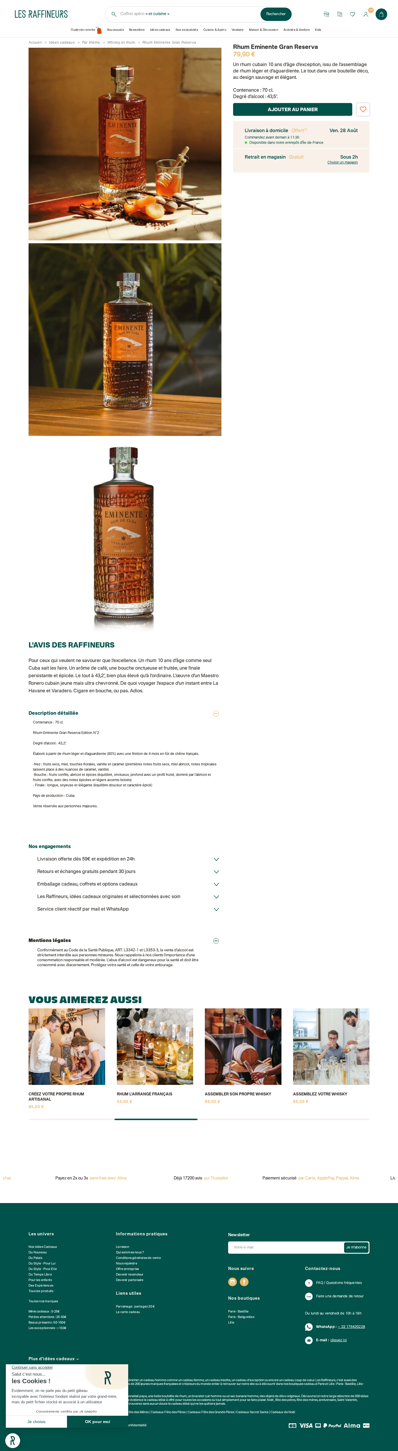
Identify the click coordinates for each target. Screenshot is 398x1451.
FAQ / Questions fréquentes (339, 1283)
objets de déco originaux (282, 1396)
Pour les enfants (40, 1280)
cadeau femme (193, 1380)
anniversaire (327, 1400)
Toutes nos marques (43, 1301)
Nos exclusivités (187, 30)
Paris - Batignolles (241, 1317)
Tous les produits (41, 1291)
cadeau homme (155, 1380)
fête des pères (285, 1400)
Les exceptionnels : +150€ (47, 1328)
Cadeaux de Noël (282, 1412)
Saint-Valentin (347, 1400)
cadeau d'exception (250, 1380)
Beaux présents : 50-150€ (47, 1322)
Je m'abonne (356, 1247)
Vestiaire (238, 30)
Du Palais (35, 1258)
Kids (318, 30)
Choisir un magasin (342, 162)
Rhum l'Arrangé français (144, 1094)
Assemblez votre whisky (320, 1094)
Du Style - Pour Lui (42, 1263)
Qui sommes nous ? (130, 1252)
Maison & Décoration (263, 30)
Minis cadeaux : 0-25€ (44, 1311)
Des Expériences (41, 1285)
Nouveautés (115, 30)
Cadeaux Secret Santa (252, 1412)
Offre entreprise (127, 1269)
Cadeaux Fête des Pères (168, 1412)
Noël (270, 1400)
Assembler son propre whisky (238, 1094)
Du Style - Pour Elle (43, 1269)
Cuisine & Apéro (214, 30)
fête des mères (307, 1400)
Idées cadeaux (160, 30)
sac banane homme (244, 1396)
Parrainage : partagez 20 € (135, 1306)
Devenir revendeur (129, 1274)
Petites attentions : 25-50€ (47, 1317)
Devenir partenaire (130, 1280)
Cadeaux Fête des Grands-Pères (211, 1412)
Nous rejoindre (126, 1263)
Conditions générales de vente (138, 1258)
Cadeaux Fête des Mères (131, 1412)
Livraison (122, 1247)
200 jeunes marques (149, 1384)
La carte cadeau (128, 1312)
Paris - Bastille (238, 1311)
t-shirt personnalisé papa (129, 1396)
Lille (231, 1322)
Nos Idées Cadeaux (43, 1247)
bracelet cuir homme (207, 1396)
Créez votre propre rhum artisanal (56, 1096)
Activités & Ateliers (296, 30)
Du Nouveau (38, 1252)
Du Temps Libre (40, 1274)
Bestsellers (137, 30)
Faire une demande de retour (340, 1296)
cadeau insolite (219, 1380)
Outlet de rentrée (83, 30)
